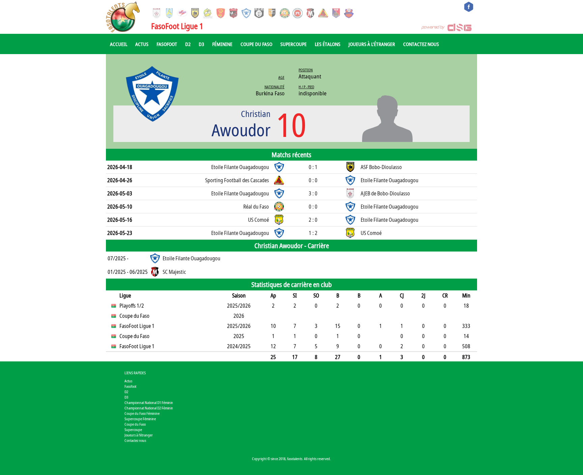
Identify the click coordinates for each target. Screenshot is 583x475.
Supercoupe (293, 44)
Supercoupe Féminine (140, 418)
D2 (188, 44)
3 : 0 (313, 193)
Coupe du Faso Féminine (142, 413)
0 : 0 (313, 180)
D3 (201, 44)
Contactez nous (421, 44)
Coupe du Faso (256, 44)
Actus (141, 44)
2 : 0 (313, 219)
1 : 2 (313, 233)
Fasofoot (167, 44)
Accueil (118, 44)
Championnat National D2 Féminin (148, 407)
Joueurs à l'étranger (372, 44)
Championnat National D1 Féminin (148, 402)
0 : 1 (313, 167)
